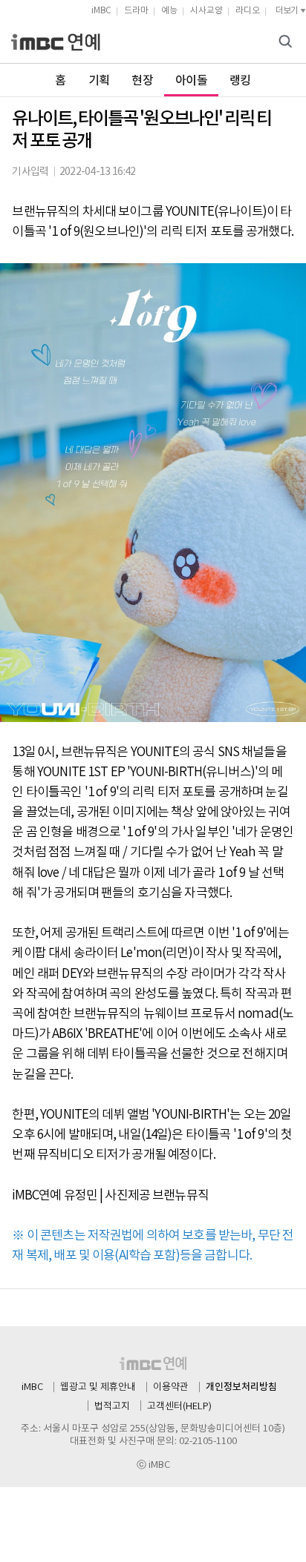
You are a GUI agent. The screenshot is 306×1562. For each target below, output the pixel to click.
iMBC (101, 11)
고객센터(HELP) (179, 1406)
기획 (99, 80)
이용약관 (171, 1387)
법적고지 (112, 1406)
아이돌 (191, 80)
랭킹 (240, 80)
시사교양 (206, 11)
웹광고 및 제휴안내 (98, 1387)
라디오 (247, 11)
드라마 (136, 11)
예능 (169, 11)
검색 (287, 42)
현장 (142, 80)
